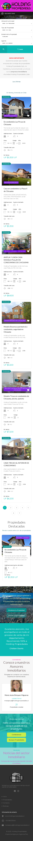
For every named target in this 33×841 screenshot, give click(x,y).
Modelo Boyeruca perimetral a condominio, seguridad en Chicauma (15, 329)
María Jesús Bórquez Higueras (16, 695)
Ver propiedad (16, 114)
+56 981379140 (10, 820)
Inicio (5, 796)
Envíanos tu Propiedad (16, 610)
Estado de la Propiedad (9, 34)
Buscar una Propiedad (16, 615)
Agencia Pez (23, 834)
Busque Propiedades (16, 740)
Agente (3, 41)
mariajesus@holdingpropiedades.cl (16, 701)
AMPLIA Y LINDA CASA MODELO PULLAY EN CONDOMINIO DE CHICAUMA (16, 259)
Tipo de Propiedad (7, 28)
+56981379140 (16, 698)
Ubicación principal (7, 21)
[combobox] (16, 24)
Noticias (6, 806)
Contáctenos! (16, 735)
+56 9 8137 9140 (9, 13)
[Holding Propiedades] (16, 9)
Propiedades (7, 799)
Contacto (6, 803)
